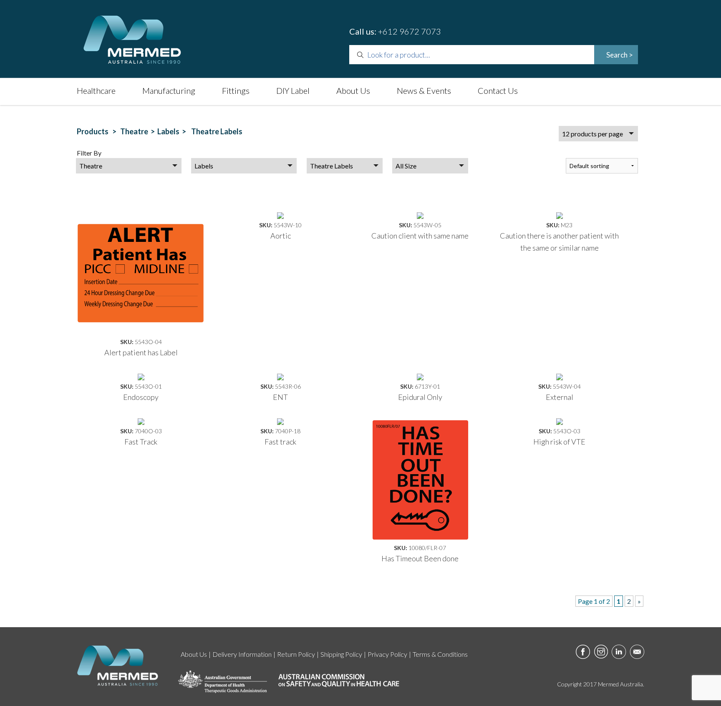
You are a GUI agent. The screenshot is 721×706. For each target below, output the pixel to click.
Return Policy (296, 654)
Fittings (236, 90)
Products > (98, 131)
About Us (353, 90)
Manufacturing (168, 90)
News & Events (424, 90)
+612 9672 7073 (409, 31)
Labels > (173, 131)
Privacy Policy (387, 654)
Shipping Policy (341, 654)
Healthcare (96, 90)
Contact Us (498, 90)
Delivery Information (242, 654)
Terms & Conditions (440, 654)
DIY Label (293, 90)
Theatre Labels (215, 131)
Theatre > (138, 131)
